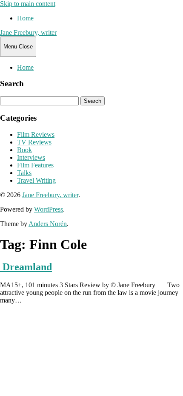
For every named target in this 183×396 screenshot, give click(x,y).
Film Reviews (35, 134)
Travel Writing (36, 180)
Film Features (35, 165)
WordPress (48, 209)
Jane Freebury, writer (28, 32)
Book (24, 149)
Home (25, 18)
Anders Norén (48, 223)
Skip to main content (27, 3)
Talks (24, 172)
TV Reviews (34, 142)
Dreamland (26, 266)
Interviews (31, 157)
